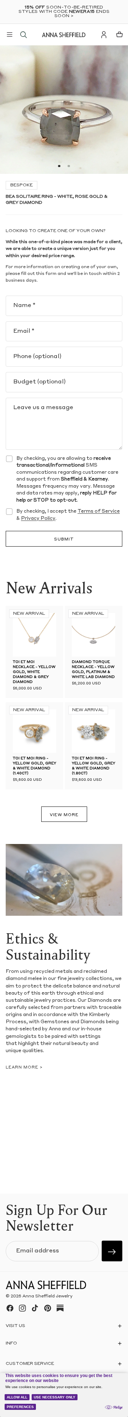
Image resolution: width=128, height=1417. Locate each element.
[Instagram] (22, 1308)
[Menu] (9, 34)
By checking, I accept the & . (68, 515)
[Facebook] (10, 1308)
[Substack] (60, 1308)
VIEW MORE (64, 815)
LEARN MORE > (24, 1068)
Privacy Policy (38, 518)
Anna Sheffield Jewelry (47, 1297)
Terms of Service (99, 511)
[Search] (23, 34)
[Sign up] (112, 1251)
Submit (64, 540)
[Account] (104, 34)
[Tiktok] (35, 1308)
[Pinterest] (47, 1308)
